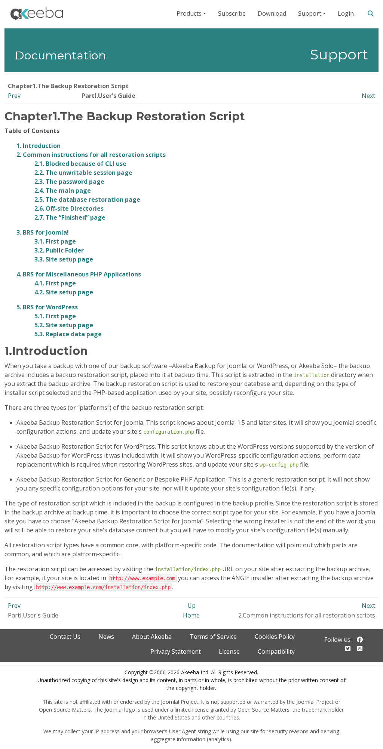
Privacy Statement (175, 651)
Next (368, 96)
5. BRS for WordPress (47, 307)
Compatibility (276, 651)
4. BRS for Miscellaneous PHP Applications (78, 274)
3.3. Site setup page (63, 259)
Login (346, 13)
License (229, 651)
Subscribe (232, 13)
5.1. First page (55, 316)
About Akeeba (152, 636)
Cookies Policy (275, 636)
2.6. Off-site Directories (69, 208)
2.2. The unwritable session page (83, 172)
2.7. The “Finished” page (69, 217)
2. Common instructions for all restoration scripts (91, 155)
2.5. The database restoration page (87, 199)
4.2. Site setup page (63, 292)
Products (189, 13)
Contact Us (65, 636)
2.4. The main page (62, 190)
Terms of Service (213, 636)
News (106, 636)
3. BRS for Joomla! (42, 232)
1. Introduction (38, 146)
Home (191, 615)
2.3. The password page (69, 181)
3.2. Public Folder (59, 250)
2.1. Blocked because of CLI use (80, 164)
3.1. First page (55, 241)
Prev (14, 96)
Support (309, 13)
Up (191, 605)
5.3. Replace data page (68, 334)
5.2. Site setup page (63, 325)
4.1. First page (55, 283)
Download (272, 13)
